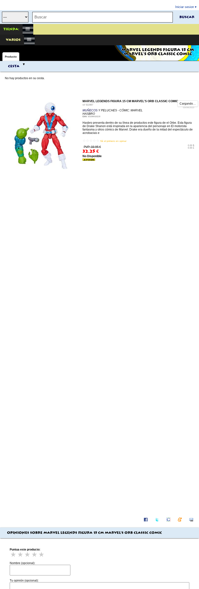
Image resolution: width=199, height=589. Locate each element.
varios (13, 39)
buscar (186, 17)
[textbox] (102, 17)
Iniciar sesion (184, 7)
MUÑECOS (90, 110)
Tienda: (11, 29)
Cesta (13, 66)
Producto (11, 56)
